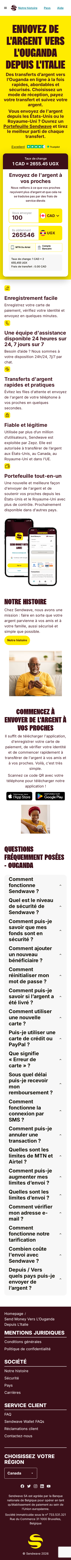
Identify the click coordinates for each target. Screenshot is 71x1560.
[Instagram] (35, 1486)
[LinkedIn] (42, 1486)
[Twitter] (29, 1486)
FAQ (7, 1414)
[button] (35, 885)
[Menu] (5, 8)
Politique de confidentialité (27, 1349)
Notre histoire (27, 8)
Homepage (13, 1313)
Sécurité (11, 1378)
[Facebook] (22, 1486)
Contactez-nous (18, 1436)
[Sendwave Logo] (14, 8)
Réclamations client (21, 1429)
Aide (60, 8)
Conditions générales (23, 1342)
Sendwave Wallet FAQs (24, 1421)
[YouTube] (48, 1486)
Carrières (12, 1392)
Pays (47, 8)
